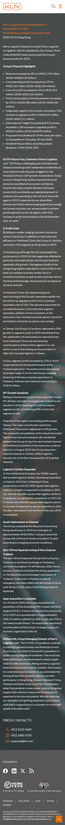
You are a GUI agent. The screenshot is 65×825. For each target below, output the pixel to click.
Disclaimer (24, 801)
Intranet (7, 805)
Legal (38, 801)
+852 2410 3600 (21, 729)
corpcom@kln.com (21, 741)
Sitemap (50, 801)
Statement (8, 801)
